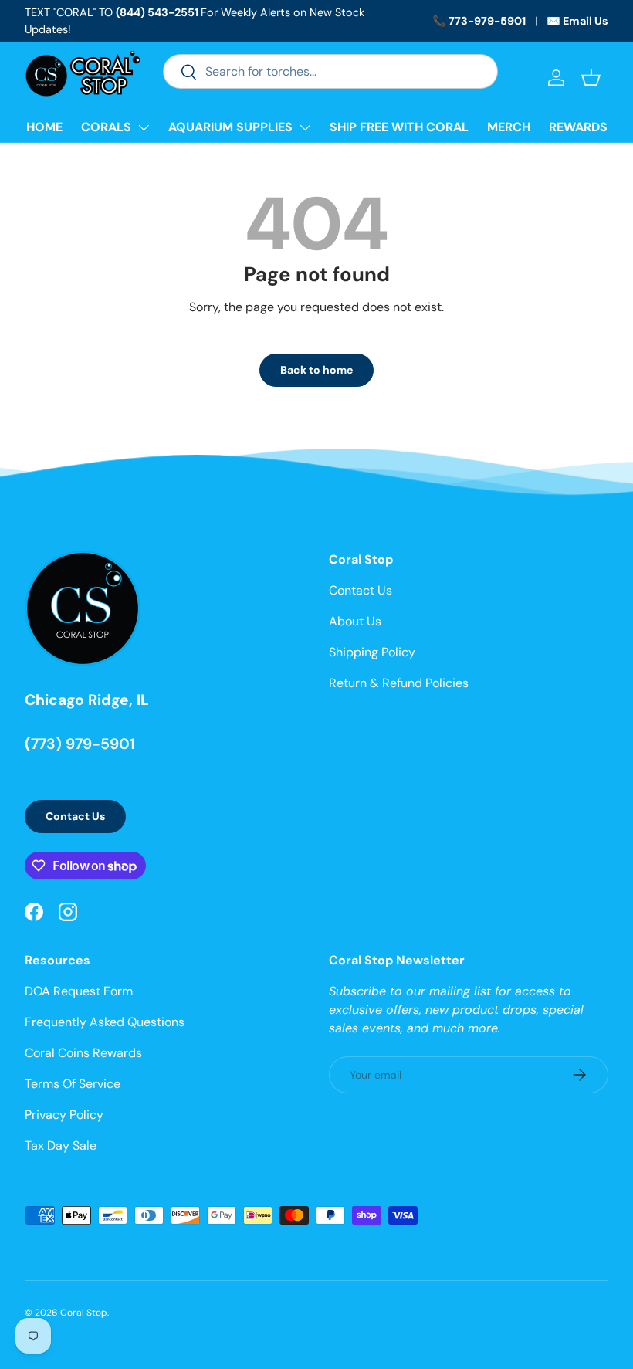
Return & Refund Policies (399, 683)
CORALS (106, 127)
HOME (44, 127)
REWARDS (578, 127)
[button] (591, 77)
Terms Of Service (72, 1084)
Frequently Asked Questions (104, 1022)
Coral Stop (83, 1312)
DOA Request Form (79, 991)
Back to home (316, 370)
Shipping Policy (372, 652)
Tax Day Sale (60, 1145)
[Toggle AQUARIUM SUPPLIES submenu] (305, 127)
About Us (355, 621)
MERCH (508, 127)
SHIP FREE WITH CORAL (399, 127)
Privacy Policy (64, 1114)
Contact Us (75, 816)
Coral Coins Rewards (83, 1053)
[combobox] (330, 71)
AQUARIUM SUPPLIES (230, 127)
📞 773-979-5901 (479, 21)
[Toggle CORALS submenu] (143, 127)
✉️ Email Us (577, 21)
